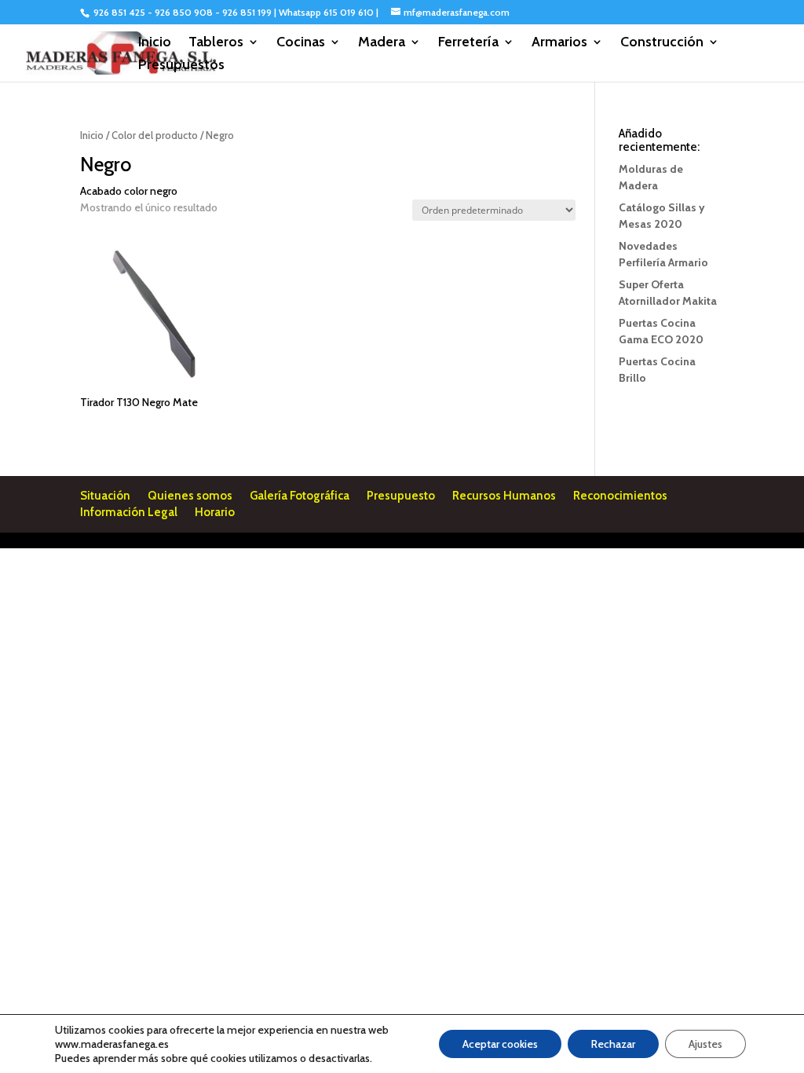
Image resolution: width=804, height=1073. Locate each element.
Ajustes (705, 1044)
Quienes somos (190, 496)
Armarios (559, 43)
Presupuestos (181, 66)
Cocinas (300, 43)
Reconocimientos (620, 496)
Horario (215, 512)
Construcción (662, 43)
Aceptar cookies (500, 1044)
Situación (105, 496)
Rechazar (613, 1044)
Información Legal (128, 512)
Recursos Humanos (504, 496)
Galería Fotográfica (299, 496)
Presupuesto (401, 496)
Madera (381, 43)
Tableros (215, 43)
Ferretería (468, 43)
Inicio (154, 43)
